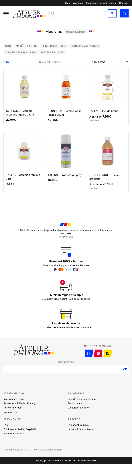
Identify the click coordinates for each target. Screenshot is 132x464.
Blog (67, 3)
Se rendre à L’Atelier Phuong (101, 3)
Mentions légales (13, 449)
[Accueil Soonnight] (29, 13)
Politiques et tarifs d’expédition (20, 429)
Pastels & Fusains (52, 52)
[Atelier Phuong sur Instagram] (89, 353)
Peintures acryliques (85, 45)
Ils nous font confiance (80, 429)
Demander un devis (79, 407)
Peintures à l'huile (54, 45)
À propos (78, 3)
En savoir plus (66, 236)
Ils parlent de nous (78, 424)
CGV (27, 449)
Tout (8, 45)
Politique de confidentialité (47, 449)
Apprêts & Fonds (26, 45)
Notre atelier (10, 412)
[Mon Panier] (124, 13)
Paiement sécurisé (13, 433)
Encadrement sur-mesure (82, 399)
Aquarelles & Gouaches (21, 52)
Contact (123, 3)
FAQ (5, 424)
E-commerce (75, 403)
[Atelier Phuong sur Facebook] (107, 353)
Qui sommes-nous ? (14, 399)
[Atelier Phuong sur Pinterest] (98, 353)
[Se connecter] (112, 13)
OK (125, 369)
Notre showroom (12, 407)
